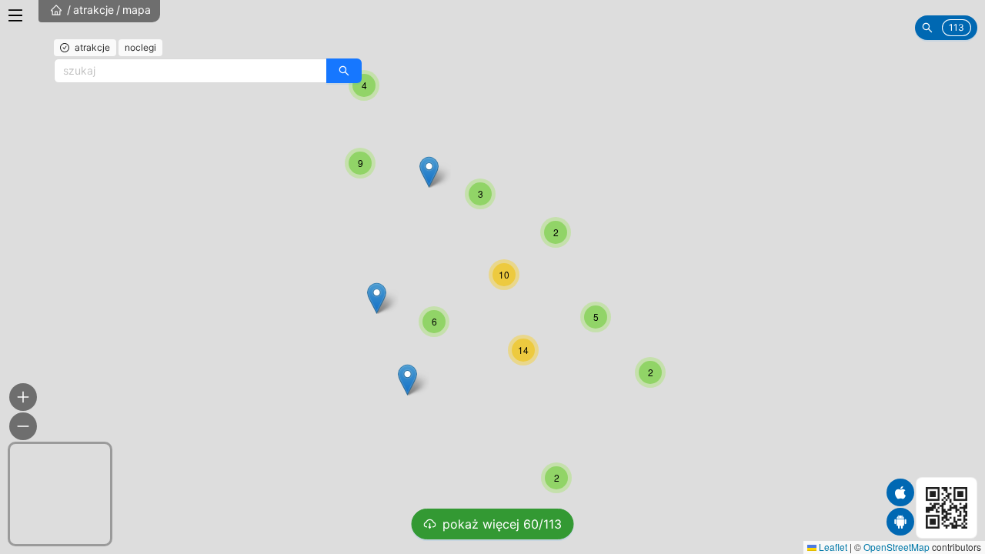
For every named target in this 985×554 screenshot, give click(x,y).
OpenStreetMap (896, 546)
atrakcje (93, 9)
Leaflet (831, 546)
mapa (136, 9)
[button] (650, 372)
